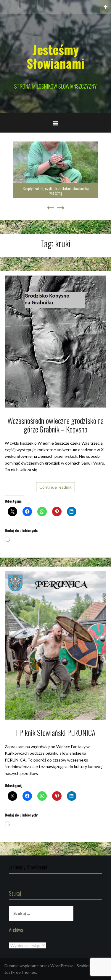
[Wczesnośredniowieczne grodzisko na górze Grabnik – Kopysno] (55, 341)
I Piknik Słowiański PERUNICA (55, 732)
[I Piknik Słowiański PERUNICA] (55, 644)
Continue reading (55, 487)
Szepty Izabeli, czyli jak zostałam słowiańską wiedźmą (56, 190)
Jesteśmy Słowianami (55, 56)
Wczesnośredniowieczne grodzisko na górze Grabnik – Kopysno (55, 425)
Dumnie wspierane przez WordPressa (38, 965)
